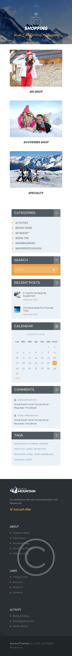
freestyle (19, 449)
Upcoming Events (22, 548)
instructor (40, 449)
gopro (29, 449)
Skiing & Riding (21, 616)
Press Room (19, 538)
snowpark (19, 459)
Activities (21, 223)
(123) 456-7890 (22, 509)
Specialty (36, 193)
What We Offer (21, 553)
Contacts (17, 592)
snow (37, 454)
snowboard (47, 454)
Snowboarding (25, 243)
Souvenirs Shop (36, 142)
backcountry (21, 443)
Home (17, 35)
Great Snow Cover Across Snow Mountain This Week (31, 406)
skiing (29, 454)
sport (29, 459)
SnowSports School (23, 621)
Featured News (21, 533)
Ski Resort (22, 233)
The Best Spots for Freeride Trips (38, 309)
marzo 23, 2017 (30, 299)
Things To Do (20, 577)
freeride (43, 443)
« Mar (17, 378)
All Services (33, 34)
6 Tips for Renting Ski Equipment (34, 294)
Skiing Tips (22, 238)
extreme (33, 443)
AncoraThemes (20, 643)
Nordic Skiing (20, 626)
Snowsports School (28, 248)
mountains (19, 454)
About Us (18, 587)
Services (17, 582)
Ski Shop (36, 91)
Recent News (23, 228)
